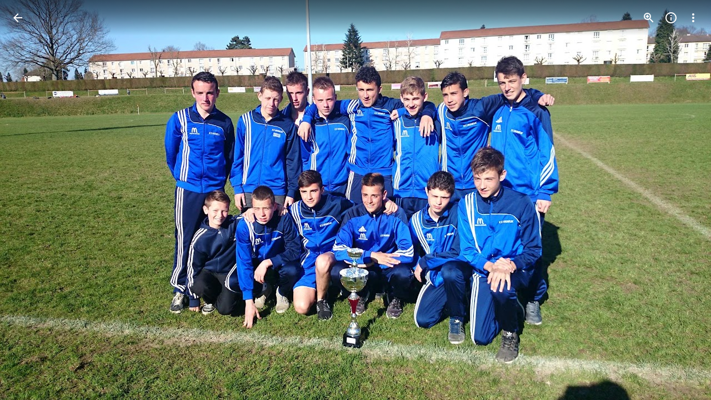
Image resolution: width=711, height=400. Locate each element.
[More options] (693, 18)
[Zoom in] (649, 18)
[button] (31, 200)
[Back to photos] (17, 17)
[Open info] (671, 18)
